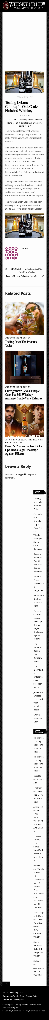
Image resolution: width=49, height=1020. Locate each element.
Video (7, 440)
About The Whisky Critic (12, 992)
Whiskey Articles (27, 119)
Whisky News (18, 442)
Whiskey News (25, 338)
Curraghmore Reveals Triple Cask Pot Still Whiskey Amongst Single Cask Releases (23, 394)
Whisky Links (19, 999)
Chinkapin (37, 123)
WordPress (16, 1011)
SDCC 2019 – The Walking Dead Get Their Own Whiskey (26, 270)
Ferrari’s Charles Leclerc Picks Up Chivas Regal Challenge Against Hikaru (23, 449)
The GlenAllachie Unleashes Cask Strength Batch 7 (38, 676)
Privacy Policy (32, 996)
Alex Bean (11, 120)
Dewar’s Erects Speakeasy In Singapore (38, 583)
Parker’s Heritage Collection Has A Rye (22, 276)
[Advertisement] (24, 45)
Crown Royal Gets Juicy (38, 718)
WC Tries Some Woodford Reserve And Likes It (38, 820)
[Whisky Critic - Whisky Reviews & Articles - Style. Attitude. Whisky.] (23, 9)
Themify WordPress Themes (34, 1011)
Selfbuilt (37, 961)
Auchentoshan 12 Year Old (38, 971)
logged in (22, 474)
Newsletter (7, 999)
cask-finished (26, 123)
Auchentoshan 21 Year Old (38, 904)
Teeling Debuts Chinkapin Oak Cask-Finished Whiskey (21, 106)
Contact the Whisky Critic (13, 996)
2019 (18, 123)
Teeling (21, 126)
